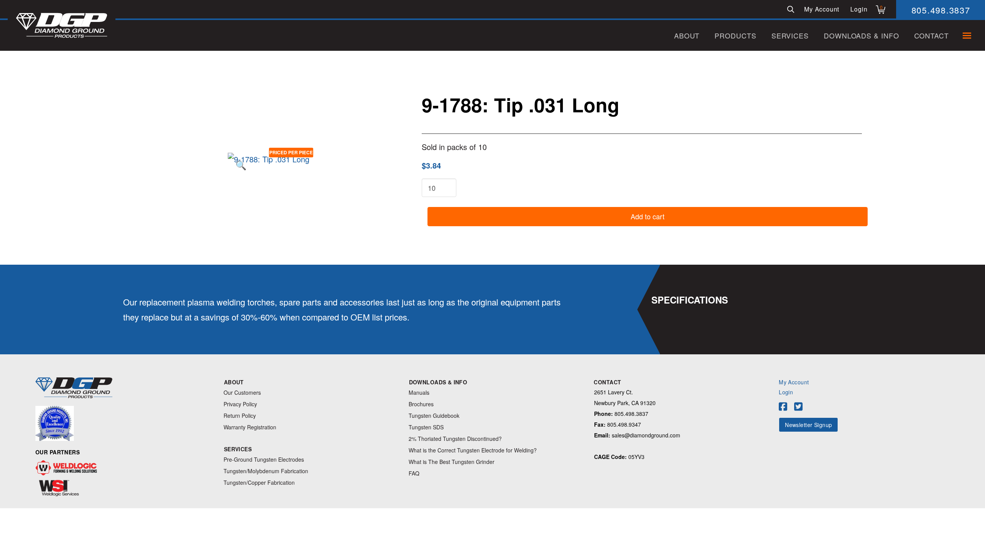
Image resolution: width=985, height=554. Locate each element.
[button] (790, 9)
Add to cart (647, 216)
